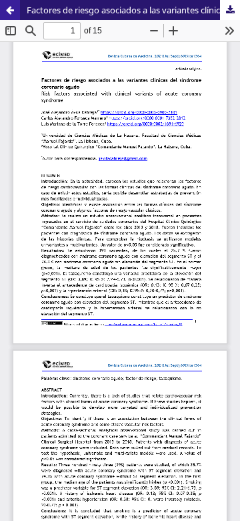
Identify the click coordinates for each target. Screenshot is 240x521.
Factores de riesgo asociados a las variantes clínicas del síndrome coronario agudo (133, 10)
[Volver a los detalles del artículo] (10, 10)
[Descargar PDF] (230, 10)
